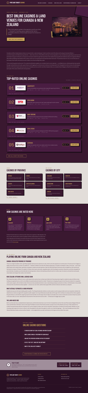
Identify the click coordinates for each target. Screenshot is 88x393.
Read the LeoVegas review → (16, 150)
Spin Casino (30, 100)
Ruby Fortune (31, 115)
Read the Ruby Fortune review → (17, 122)
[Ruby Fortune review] (20, 116)
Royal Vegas (31, 129)
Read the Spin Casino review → (17, 107)
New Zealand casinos (42, 380)
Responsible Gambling (70, 2)
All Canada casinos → (12, 197)
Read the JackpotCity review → (17, 93)
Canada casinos (41, 378)
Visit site (75, 87)
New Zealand (58, 2)
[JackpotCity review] (20, 88)
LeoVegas (30, 143)
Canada (50, 2)
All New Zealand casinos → (52, 198)
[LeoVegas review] (20, 144)
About (79, 2)
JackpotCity (31, 86)
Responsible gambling (65, 376)
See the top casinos (16, 39)
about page (15, 242)
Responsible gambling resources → (36, 353)
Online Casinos (42, 2)
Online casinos (40, 376)
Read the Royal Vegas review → (17, 136)
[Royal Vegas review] (20, 130)
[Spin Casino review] (20, 102)
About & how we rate (65, 378)
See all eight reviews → (16, 156)
